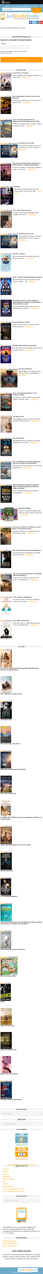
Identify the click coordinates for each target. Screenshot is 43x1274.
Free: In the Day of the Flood (10, 743)
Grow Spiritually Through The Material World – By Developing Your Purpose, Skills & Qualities (26, 486)
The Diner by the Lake (26, 233)
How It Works (7, 1176)
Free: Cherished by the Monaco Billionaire (26, 550)
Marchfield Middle (25, 508)
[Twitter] (34, 22)
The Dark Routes (18, 438)
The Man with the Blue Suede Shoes (24, 345)
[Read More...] (26, 77)
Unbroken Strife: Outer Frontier (11, 1099)
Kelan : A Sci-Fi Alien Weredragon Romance (27, 277)
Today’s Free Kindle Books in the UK (13, 1191)
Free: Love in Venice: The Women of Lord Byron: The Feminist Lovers (26, 527)
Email (4, 43)
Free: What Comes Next (21, 620)
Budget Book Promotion (10, 1246)
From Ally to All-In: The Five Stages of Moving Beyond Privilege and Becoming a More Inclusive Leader (27, 302)
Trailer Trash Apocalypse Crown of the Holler (15, 845)
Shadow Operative (6, 870)
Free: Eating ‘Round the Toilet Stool (12, 949)
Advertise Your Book (9, 1179)
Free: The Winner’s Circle (21, 322)
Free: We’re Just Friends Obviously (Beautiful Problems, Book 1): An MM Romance (19, 669)
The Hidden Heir (6, 719)
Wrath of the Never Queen (9, 1074)
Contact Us (6, 1169)
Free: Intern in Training (20, 73)
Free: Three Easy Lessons (22, 210)
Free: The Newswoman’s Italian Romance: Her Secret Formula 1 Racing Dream (26, 462)
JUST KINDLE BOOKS (21, 16)
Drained (17, 186)
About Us (5, 1171)
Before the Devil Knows (8, 1050)
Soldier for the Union (7, 1025)
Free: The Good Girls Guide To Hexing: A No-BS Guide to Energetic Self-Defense (26, 164)
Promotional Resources (9, 1241)
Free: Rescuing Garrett (8, 793)
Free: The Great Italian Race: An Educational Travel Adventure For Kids (26, 120)
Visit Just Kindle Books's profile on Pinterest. (22, 1164)
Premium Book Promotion (10, 1243)
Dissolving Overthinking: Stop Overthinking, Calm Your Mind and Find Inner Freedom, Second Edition (21, 923)
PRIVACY (5, 1184)
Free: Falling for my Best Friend (11, 694)
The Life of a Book (18, 254)
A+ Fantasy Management (8, 896)
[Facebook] (30, 22)
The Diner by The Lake (26, 143)
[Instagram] (37, 22)
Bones (2, 1001)
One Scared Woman (25, 369)
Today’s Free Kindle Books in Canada (14, 1188)
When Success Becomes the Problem (13, 769)
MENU (7, 2)
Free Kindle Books (8, 1186)
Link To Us (6, 1174)
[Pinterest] (41, 22)
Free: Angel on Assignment (22, 597)
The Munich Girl (18, 416)
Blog (4, 1181)
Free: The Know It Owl (8, 976)
